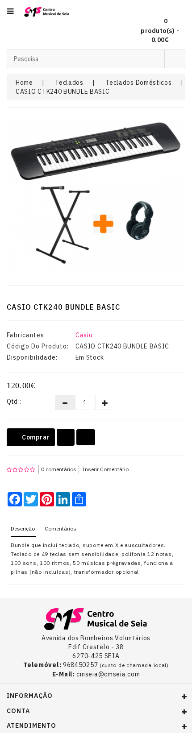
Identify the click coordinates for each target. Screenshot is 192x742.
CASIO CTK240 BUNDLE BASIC (63, 91)
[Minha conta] (175, 11)
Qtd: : (14, 402)
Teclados (69, 83)
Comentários (60, 528)
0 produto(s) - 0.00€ (160, 30)
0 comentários (58, 469)
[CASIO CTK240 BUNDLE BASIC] (96, 196)
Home (24, 83)
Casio (84, 335)
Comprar (35, 437)
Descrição (23, 528)
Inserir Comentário (106, 469)
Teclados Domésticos (138, 83)
